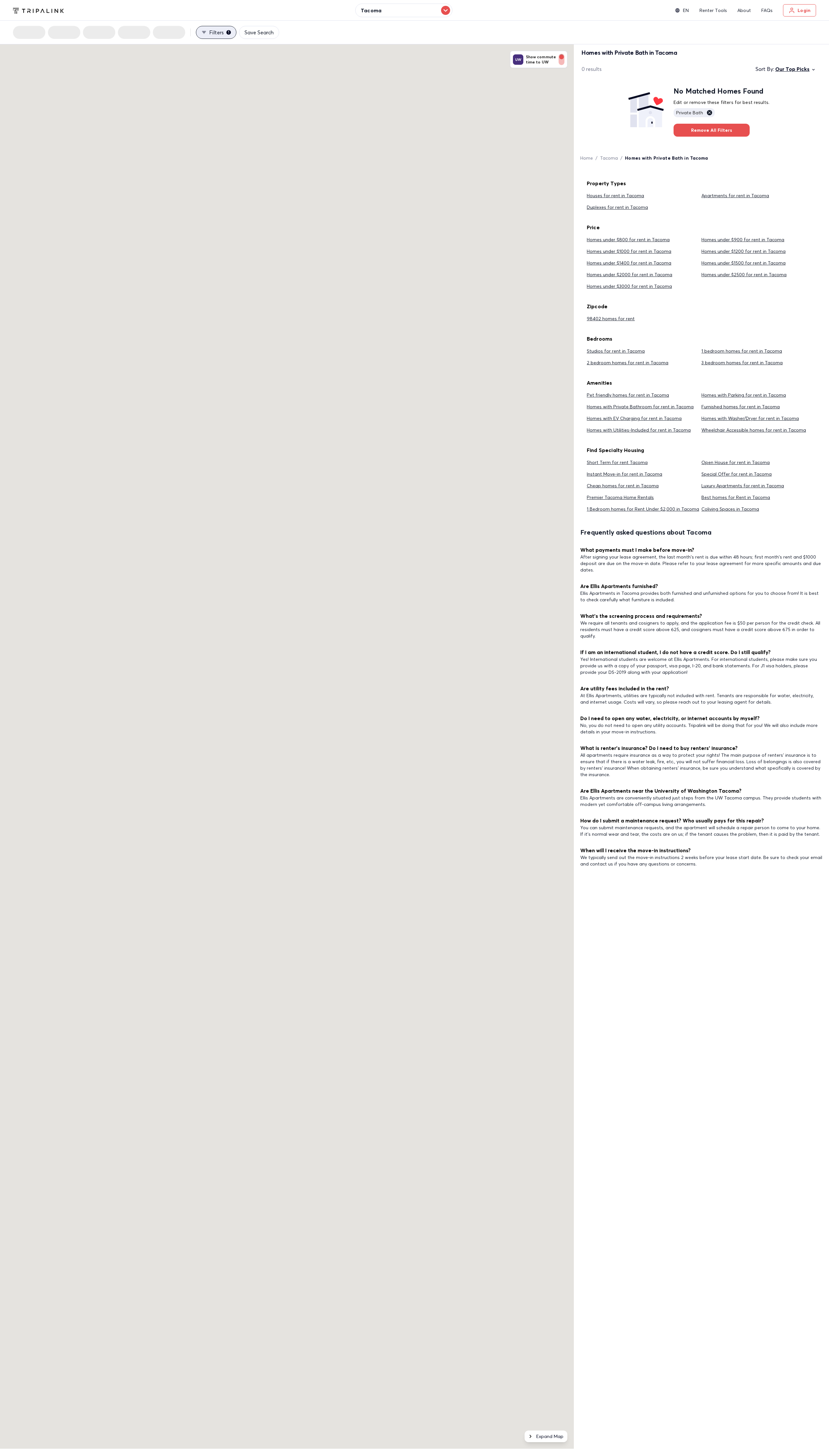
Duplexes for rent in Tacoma (617, 207)
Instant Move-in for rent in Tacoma (624, 474)
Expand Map (549, 1436)
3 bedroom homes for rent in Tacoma (742, 363)
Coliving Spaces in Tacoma (730, 509)
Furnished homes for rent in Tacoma (740, 407)
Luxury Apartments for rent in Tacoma (742, 486)
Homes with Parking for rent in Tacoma (743, 395)
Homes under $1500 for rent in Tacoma (743, 263)
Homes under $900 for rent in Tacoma (742, 240)
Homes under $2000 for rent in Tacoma (629, 274)
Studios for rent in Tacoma (616, 351)
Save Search (259, 32)
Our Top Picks (792, 69)
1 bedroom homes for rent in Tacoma (741, 351)
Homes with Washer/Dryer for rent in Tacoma (750, 418)
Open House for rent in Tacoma (735, 462)
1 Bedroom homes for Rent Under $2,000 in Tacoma (643, 509)
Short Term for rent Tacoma (617, 462)
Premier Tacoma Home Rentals (620, 497)
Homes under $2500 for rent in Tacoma (744, 274)
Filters (219, 32)
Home (586, 158)
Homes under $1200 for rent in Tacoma (743, 251)
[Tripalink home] (38, 10)
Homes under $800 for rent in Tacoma (628, 240)
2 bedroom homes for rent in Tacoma (627, 363)
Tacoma (609, 158)
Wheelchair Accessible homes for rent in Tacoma (753, 430)
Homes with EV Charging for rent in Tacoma (634, 418)
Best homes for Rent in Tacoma (735, 497)
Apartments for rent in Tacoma (735, 195)
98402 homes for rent (611, 319)
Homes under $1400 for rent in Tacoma (629, 263)
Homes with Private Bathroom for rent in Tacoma (640, 407)
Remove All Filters (711, 130)
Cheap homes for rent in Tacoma (623, 486)
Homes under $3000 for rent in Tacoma (629, 286)
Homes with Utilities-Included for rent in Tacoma (639, 430)
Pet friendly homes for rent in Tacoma (628, 395)
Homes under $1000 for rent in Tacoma (629, 251)
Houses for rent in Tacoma (615, 195)
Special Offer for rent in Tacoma (736, 474)
